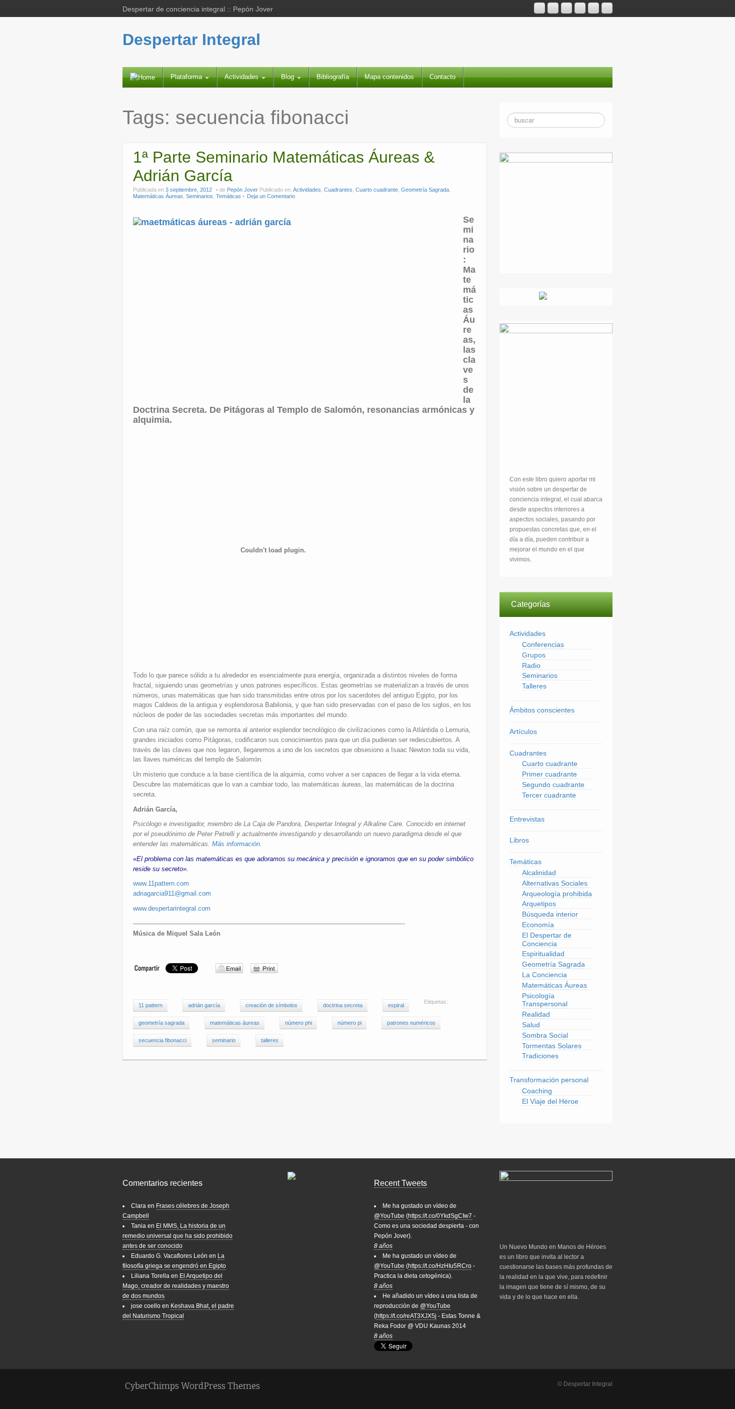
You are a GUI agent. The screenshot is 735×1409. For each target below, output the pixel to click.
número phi (298, 1023)
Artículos (523, 732)
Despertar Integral (191, 40)
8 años (383, 1245)
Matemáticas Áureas (158, 196)
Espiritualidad (543, 954)
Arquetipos (539, 904)
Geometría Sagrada (425, 190)
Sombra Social (545, 1035)
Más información (236, 844)
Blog (288, 77)
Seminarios (199, 196)
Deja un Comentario (271, 196)
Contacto (443, 77)
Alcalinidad (539, 873)
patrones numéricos (411, 1023)
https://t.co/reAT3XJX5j (406, 1315)
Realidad (536, 1014)
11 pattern (150, 1005)
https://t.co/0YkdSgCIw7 (440, 1215)
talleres (269, 1040)
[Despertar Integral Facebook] (593, 8)
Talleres (534, 686)
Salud (531, 1025)
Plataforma (187, 77)
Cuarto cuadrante (377, 190)
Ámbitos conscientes (542, 710)
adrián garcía (204, 1005)
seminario (224, 1040)
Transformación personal (549, 1080)
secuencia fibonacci (162, 1040)
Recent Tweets (400, 1183)
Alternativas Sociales (555, 883)
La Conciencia (544, 975)
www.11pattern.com (161, 883)
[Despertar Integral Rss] (539, 8)
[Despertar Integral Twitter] (607, 8)
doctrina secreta (342, 1005)
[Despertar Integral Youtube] (566, 8)
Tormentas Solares (552, 1046)
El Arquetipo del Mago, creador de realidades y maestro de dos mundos (175, 1285)
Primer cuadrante (549, 774)
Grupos (534, 655)
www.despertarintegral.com (171, 908)
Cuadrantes (338, 190)
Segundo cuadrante (553, 785)
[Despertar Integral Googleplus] (580, 8)
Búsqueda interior (550, 914)
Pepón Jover (242, 190)
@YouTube (389, 1215)
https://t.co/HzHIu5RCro (440, 1265)
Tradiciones (540, 1056)
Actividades (242, 77)
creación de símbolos (272, 1005)
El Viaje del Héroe (550, 1101)
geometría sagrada (161, 1023)
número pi (350, 1023)
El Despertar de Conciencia (547, 939)
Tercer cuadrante (549, 795)
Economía (538, 925)
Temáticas (228, 196)
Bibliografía (332, 77)
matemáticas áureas (235, 1023)
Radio (531, 665)
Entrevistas (527, 819)
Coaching (537, 1091)
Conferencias (543, 644)
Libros (519, 840)
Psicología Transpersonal (545, 1000)
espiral (396, 1005)
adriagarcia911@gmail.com (172, 893)
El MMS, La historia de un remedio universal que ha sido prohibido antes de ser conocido (177, 1235)
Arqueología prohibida (557, 894)
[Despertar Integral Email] (553, 8)
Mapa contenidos (389, 77)
